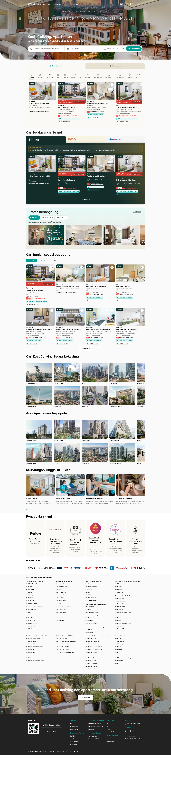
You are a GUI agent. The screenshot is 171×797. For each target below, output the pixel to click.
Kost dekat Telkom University (34, 638)
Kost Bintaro (29, 592)
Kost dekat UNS (119, 629)
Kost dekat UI (119, 609)
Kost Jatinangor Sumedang (123, 658)
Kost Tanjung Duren (61, 586)
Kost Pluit (88, 592)
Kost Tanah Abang (31, 626)
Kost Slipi (58, 603)
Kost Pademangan (91, 597)
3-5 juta (42, 260)
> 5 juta (54, 260)
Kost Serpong (89, 620)
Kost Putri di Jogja (91, 638)
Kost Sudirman (30, 629)
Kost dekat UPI (119, 626)
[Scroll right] (142, 92)
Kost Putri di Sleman (91, 652)
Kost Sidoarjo (119, 660)
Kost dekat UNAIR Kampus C (123, 623)
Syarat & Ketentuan (50, 751)
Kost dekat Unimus (31, 655)
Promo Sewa (34, 217)
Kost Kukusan (119, 589)
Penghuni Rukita (47, 217)
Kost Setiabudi (30, 589)
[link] (51, 725)
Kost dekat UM (119, 615)
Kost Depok (118, 586)
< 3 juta (32, 260)
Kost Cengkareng (61, 592)
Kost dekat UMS (30, 644)
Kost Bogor (118, 584)
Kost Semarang (119, 641)
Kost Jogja (118, 638)
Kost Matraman (60, 620)
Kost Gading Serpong (92, 615)
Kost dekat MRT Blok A (62, 638)
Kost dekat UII (30, 649)
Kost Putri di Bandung (92, 655)
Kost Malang (118, 649)
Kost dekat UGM (119, 598)
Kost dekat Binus (31, 641)
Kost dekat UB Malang (121, 604)
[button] (136, 4)
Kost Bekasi (89, 629)
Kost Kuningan (30, 595)
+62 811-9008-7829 (134, 724)
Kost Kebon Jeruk (61, 600)
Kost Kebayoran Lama (32, 603)
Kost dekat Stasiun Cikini (63, 644)
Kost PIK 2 (88, 595)
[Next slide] (143, 235)
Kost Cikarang (89, 632)
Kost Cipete (29, 597)
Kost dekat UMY (30, 652)
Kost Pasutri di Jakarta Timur (94, 649)
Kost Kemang (30, 600)
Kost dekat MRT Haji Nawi (63, 646)
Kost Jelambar (60, 597)
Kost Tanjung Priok (91, 600)
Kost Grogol (59, 589)
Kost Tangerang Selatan (92, 612)
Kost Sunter (89, 589)
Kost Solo (118, 652)
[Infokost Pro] (125, 140)
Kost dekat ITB (119, 620)
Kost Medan (118, 655)
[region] (85, 235)
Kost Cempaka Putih (31, 615)
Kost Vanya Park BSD (91, 623)
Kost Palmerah (60, 595)
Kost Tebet (29, 586)
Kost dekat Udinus (31, 658)
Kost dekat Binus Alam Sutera (34, 646)
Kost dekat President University (35, 660)
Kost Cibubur (59, 615)
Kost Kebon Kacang (31, 623)
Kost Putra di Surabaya (92, 658)
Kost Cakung (59, 617)
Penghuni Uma (61, 217)
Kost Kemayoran (30, 620)
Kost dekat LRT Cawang (62, 649)
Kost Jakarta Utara (91, 584)
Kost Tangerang (90, 606)
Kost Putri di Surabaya (92, 644)
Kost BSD (88, 609)
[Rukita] (46, 140)
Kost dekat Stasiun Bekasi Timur (65, 652)
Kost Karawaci (90, 617)
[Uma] (85, 140)
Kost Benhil (29, 612)
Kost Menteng (30, 617)
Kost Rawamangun (61, 612)
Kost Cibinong (119, 592)
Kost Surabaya (119, 646)
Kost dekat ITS (119, 617)
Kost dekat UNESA (120, 601)
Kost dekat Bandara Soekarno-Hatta (66, 641)
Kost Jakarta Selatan (32, 584)
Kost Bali (117, 663)
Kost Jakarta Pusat (31, 609)
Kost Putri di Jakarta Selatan (94, 646)
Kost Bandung (119, 644)
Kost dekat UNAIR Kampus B (123, 612)
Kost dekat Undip (120, 606)
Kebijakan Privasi (61, 751)
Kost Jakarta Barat (61, 584)
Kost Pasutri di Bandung (92, 669)
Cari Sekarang (86, 697)
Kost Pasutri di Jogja (91, 666)
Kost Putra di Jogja (91, 660)
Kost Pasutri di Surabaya (93, 641)
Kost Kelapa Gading (91, 586)
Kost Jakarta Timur (61, 609)
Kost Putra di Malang (91, 663)
